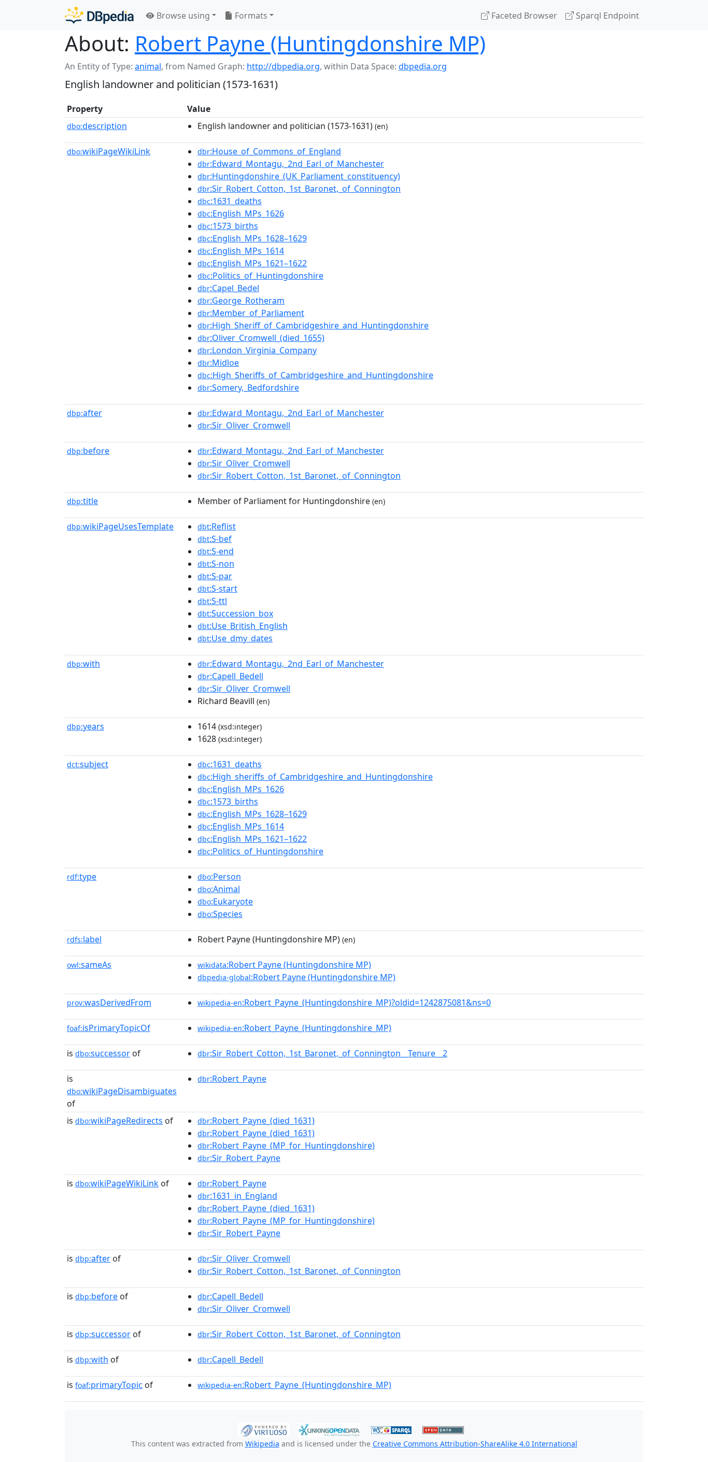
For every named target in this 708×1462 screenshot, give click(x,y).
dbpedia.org (423, 66)
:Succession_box (235, 613)
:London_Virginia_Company (257, 350)
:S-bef (214, 538)
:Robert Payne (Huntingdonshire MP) (284, 964)
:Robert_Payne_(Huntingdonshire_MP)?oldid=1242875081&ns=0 (344, 1002)
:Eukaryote (225, 901)
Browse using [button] (182, 15)
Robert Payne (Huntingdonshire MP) (310, 43)
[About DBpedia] (99, 15)
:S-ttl (212, 601)
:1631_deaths (229, 201)
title (82, 501)
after (84, 413)
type (81, 876)
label (84, 939)
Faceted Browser (523, 15)
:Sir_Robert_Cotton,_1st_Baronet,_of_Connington (299, 188)
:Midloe (218, 362)
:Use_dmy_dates (235, 638)
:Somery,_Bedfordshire (248, 387)
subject (87, 764)
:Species (220, 914)
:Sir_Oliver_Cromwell (243, 425)
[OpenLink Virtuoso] (264, 1429)
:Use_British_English (242, 626)
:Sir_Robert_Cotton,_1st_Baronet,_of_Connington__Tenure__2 (322, 1053)
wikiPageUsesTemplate (120, 526)
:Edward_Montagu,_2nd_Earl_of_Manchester (290, 163)
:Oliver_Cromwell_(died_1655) (260, 337)
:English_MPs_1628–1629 (252, 238)
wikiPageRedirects (119, 1120)
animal (148, 66)
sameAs (89, 964)
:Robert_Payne (231, 1078)
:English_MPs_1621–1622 (252, 263)
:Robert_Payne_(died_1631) (256, 1120)
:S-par (214, 576)
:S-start (217, 588)
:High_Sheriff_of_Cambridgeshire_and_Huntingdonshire (313, 325)
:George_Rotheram (241, 300)
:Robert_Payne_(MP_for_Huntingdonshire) (286, 1145)
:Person (219, 876)
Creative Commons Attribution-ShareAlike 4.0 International (475, 1444)
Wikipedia (262, 1444)
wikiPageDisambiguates (122, 1091)
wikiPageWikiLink (108, 151)
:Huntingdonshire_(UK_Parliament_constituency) (298, 176)
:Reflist (216, 526)
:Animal (218, 889)
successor (102, 1053)
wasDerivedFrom (109, 1002)
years (85, 726)
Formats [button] (250, 15)
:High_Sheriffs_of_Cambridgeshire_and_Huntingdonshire (315, 375)
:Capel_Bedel (228, 288)
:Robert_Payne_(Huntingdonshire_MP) (294, 1028)
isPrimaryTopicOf (108, 1028)
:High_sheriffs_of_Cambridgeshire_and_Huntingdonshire (315, 776)
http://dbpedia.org (283, 66)
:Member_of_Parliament (250, 313)
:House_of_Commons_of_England (269, 151)
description (97, 126)
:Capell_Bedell (230, 676)
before (88, 450)
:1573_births (227, 226)
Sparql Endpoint (606, 15)
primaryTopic (109, 1385)
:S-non (215, 563)
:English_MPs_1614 (240, 250)
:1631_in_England (237, 1195)
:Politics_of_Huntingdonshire (260, 275)
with (83, 663)
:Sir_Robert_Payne (238, 1158)
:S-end (215, 551)
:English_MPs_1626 (240, 213)
